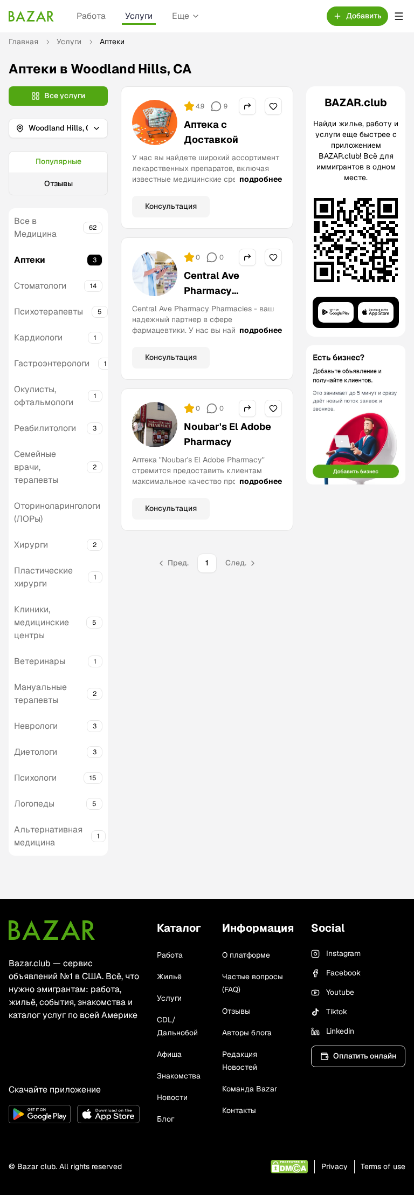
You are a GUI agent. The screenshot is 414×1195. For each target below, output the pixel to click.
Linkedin (340, 1031)
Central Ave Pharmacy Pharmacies (212, 290)
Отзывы (58, 183)
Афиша (169, 1054)
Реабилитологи (45, 428)
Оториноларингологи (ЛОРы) (57, 512)
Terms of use (383, 1166)
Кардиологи (38, 337)
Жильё (169, 976)
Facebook (343, 973)
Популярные (58, 161)
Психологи (35, 777)
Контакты (239, 1110)
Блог (165, 1119)
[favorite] (273, 106)
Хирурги (31, 544)
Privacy (334, 1166)
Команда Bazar (249, 1089)
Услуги (139, 16)
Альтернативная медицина (48, 836)
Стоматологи (40, 285)
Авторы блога (247, 1032)
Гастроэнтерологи (51, 363)
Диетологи (35, 751)
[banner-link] (355, 414)
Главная (23, 41)
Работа (91, 16)
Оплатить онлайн (364, 1056)
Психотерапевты (48, 311)
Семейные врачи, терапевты (36, 467)
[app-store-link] (108, 1114)
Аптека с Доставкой (211, 132)
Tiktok (336, 1011)
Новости (172, 1097)
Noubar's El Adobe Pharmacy (227, 434)
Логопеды (34, 803)
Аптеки (29, 259)
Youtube (340, 992)
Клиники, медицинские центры (41, 622)
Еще (180, 16)
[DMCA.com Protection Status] (289, 1166)
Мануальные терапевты (40, 693)
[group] (58, 173)
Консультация (171, 206)
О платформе (246, 955)
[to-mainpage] (52, 930)
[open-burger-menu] (398, 16)
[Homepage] (31, 16)
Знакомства (179, 1076)
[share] (247, 106)
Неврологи (36, 726)
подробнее (260, 179)
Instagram (343, 953)
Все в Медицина (35, 227)
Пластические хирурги (43, 577)
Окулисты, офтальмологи (43, 396)
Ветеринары (39, 661)
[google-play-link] (40, 1114)
